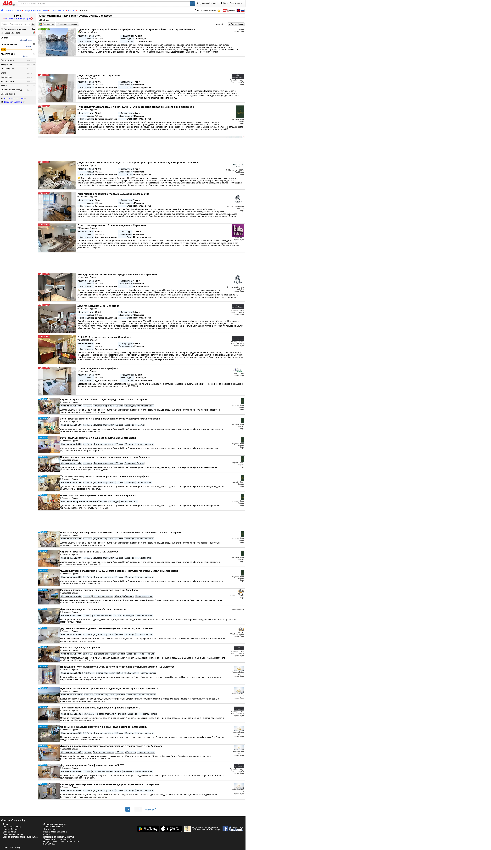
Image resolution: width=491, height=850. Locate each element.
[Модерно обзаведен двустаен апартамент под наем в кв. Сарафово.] (49, 596)
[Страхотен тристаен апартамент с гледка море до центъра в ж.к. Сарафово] (49, 406)
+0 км (3, 49)
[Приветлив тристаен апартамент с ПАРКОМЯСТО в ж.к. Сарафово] (49, 502)
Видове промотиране (13, 834)
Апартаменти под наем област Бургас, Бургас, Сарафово (75, 15)
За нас (6, 824)
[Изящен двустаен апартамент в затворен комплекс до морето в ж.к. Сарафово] (49, 464)
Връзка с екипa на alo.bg (55, 832)
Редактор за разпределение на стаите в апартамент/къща (206, 828)
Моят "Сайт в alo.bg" (12, 827)
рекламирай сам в (234, 137)
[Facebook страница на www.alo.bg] (232, 827)
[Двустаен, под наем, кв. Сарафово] (57, 88)
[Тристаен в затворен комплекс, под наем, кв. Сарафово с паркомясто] (49, 714)
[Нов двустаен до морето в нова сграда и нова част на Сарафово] (57, 287)
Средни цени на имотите (55, 824)
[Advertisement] (114, 149)
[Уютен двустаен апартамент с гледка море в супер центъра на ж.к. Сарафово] (49, 483)
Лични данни (49, 829)
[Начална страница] (7, 3)
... (136, 809)
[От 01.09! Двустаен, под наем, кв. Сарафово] (57, 349)
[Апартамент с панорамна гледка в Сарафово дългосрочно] (57, 206)
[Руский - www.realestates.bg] (243, 10)
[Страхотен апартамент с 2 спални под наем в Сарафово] (57, 237)
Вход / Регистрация (232, 3)
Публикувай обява (207, 3)
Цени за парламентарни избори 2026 (20, 837)
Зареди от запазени (12, 102)
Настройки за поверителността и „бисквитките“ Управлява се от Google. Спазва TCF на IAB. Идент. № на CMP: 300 (61, 840)
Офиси (46, 834)
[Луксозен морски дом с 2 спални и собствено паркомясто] (49, 616)
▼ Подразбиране (236, 24)
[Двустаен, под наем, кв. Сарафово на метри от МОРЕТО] (49, 772)
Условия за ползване (53, 827)
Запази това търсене (13, 98)
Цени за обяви (9, 832)
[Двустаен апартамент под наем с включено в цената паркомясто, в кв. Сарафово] (49, 635)
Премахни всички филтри (18, 19)
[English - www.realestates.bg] (238, 10)
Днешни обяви (8, 94)
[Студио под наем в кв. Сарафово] (57, 381)
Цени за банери (10, 829)
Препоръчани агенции (206, 10)
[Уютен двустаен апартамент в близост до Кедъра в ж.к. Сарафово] (49, 444)
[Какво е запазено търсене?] (25, 98)
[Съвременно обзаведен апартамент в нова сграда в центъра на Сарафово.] (49, 733)
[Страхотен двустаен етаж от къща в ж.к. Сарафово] (49, 558)
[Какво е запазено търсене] (24, 102)
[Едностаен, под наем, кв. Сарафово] (49, 654)
